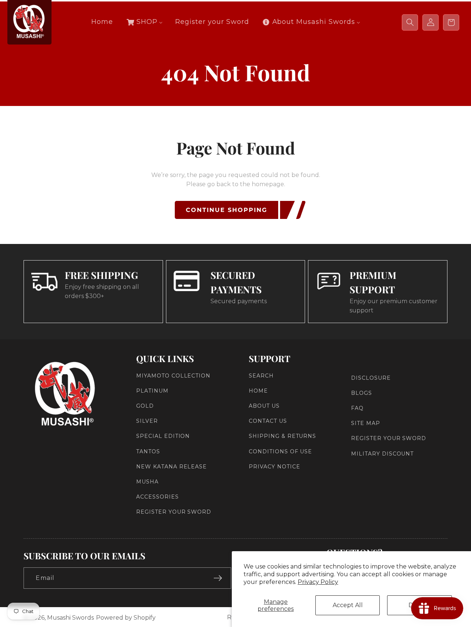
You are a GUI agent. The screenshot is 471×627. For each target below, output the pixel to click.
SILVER (147, 421)
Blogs (361, 393)
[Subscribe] (218, 578)
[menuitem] (102, 22)
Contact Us (268, 421)
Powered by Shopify (126, 617)
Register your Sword (173, 512)
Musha (147, 481)
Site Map (365, 423)
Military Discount (382, 453)
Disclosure (371, 378)
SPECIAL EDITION (163, 436)
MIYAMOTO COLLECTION (173, 375)
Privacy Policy (318, 581)
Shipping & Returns (282, 436)
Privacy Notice (274, 466)
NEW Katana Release (171, 466)
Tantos (148, 451)
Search (261, 375)
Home (258, 390)
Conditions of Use (280, 451)
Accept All (348, 605)
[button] (410, 22)
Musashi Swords (70, 617)
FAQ (357, 408)
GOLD (145, 406)
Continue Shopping (226, 209)
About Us (264, 406)
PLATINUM (152, 390)
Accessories (157, 496)
